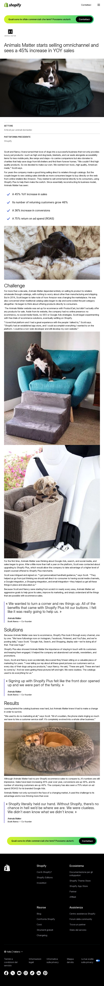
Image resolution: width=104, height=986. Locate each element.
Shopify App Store (78, 886)
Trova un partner (77, 924)
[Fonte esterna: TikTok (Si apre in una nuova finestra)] (32, 973)
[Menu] (98, 5)
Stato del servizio (77, 930)
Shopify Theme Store (80, 880)
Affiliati (72, 897)
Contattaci (86, 5)
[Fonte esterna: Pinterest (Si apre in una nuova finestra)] (45, 973)
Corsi (39, 924)
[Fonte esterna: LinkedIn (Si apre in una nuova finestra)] (39, 973)
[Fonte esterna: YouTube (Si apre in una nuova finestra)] (19, 973)
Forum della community (80, 919)
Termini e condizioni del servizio (10, 962)
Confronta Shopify (46, 919)
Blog (39, 913)
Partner (73, 891)
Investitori (41, 883)
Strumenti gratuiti (45, 930)
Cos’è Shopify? (44, 872)
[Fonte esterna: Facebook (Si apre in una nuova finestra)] (6, 973)
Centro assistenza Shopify (82, 913)
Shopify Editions (45, 877)
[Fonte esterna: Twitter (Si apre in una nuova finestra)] (13, 973)
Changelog (42, 935)
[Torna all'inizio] (7, 867)
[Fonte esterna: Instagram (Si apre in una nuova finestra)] (26, 973)
